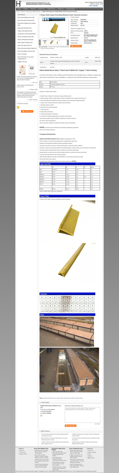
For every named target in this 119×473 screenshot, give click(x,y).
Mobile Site (91, 458)
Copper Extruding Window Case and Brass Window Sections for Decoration (41, 466)
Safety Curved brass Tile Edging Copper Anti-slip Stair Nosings (76, 456)
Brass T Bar (21, 54)
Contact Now (77, 46)
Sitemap (90, 456)
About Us (33, 9)
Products (25, 9)
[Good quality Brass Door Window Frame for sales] (22, 74)
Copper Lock (21, 61)
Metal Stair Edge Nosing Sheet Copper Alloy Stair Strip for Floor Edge (76, 452)
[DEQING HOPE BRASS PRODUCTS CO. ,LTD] (102, 6)
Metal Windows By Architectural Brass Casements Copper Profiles (59, 459)
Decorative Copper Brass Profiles (27, 23)
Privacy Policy (18, 471)
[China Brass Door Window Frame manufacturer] (20, 3)
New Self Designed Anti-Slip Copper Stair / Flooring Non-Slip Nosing (77, 466)
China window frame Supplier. (31, 471)
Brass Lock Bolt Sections (24, 36)
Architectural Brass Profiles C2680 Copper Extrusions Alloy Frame (59, 468)
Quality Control (51, 9)
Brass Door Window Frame (33, 11)
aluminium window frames (49, 398)
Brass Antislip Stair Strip (24, 39)
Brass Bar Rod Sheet (23, 28)
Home (19, 9)
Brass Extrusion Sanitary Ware (26, 48)
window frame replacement (63, 398)
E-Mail (89, 454)
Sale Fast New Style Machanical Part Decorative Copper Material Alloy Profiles (59, 453)
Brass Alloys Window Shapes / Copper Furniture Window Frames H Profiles (41, 456)
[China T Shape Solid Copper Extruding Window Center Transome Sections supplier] (53, 28)
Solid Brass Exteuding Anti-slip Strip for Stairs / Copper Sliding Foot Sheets (77, 461)
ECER (94, 471)
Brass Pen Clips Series (24, 45)
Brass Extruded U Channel (25, 20)
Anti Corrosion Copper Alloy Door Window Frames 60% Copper (42, 461)
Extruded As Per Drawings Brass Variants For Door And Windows (41, 452)
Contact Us (60, 9)
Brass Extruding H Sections (25, 51)
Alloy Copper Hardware (24, 42)
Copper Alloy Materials (24, 31)
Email (101, 4)
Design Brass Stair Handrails (25, 33)
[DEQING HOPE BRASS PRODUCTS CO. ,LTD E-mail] (41, 416)
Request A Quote (94, 4)
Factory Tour (41, 9)
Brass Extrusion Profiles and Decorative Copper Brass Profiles (58, 464)
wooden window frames (77, 398)
